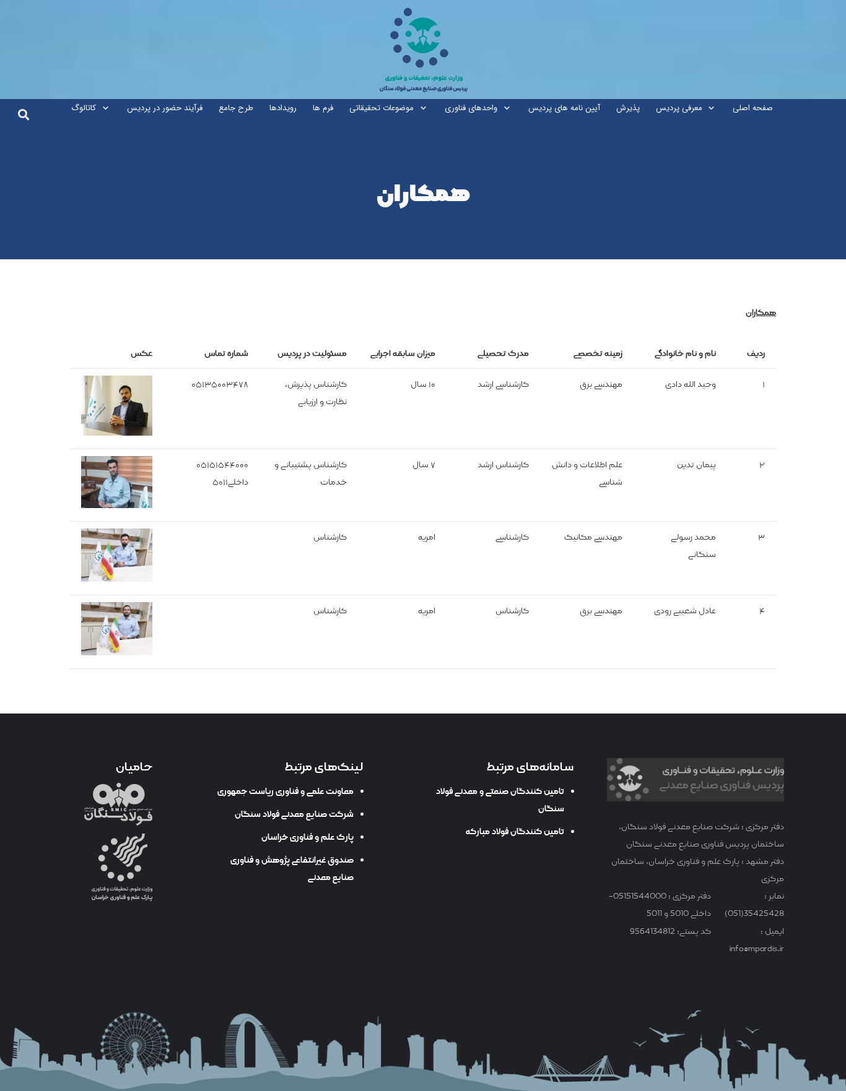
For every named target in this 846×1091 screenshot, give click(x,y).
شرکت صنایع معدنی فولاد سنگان (294, 814)
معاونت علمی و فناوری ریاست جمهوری (285, 791)
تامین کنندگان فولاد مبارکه (515, 832)
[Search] (23, 114)
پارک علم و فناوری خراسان (307, 837)
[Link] (423, 49)
